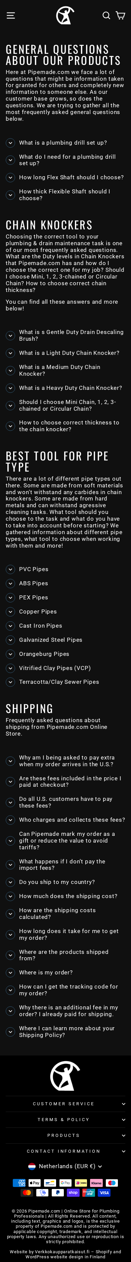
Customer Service (64, 1103)
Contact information (64, 1151)
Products (63, 1135)
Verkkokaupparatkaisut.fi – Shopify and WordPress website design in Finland (73, 1254)
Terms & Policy (64, 1119)
